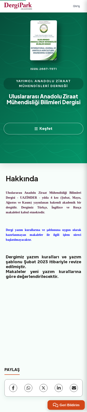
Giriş (76, 6)
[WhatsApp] (28, 388)
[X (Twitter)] (43, 388)
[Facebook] (13, 388)
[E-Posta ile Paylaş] (74, 388)
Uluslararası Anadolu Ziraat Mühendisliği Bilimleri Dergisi (43, 99)
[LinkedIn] (59, 388)
